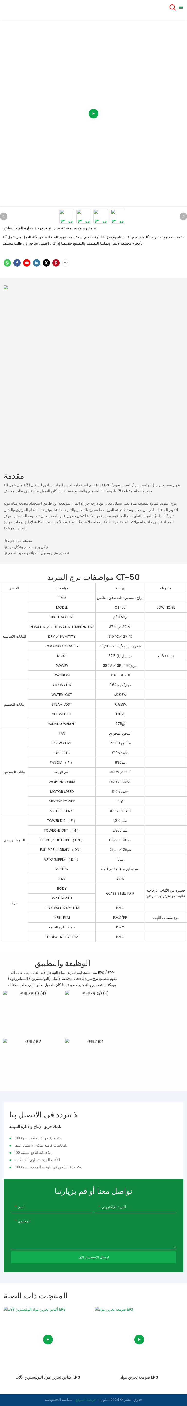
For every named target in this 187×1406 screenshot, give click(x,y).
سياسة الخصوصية (59, 1399)
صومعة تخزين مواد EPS (139, 1377)
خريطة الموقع (86, 1399)
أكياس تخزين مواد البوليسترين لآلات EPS (47, 1377)
